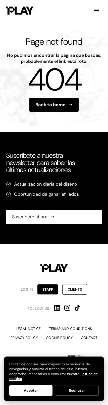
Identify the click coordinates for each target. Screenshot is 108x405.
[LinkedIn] (57, 308)
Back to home (50, 105)
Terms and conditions (70, 328)
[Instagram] (67, 308)
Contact (89, 337)
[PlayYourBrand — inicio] (19, 11)
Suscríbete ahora (29, 217)
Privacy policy (24, 337)
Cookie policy (59, 337)
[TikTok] (77, 308)
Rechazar (77, 390)
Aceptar (31, 390)
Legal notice (28, 328)
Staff (47, 289)
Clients (75, 289)
